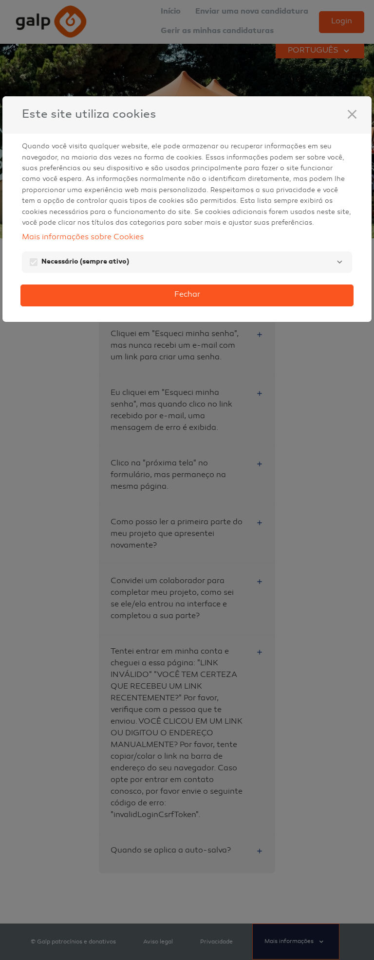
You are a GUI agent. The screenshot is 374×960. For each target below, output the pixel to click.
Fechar (187, 295)
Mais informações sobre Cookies (83, 237)
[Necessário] (339, 262)
